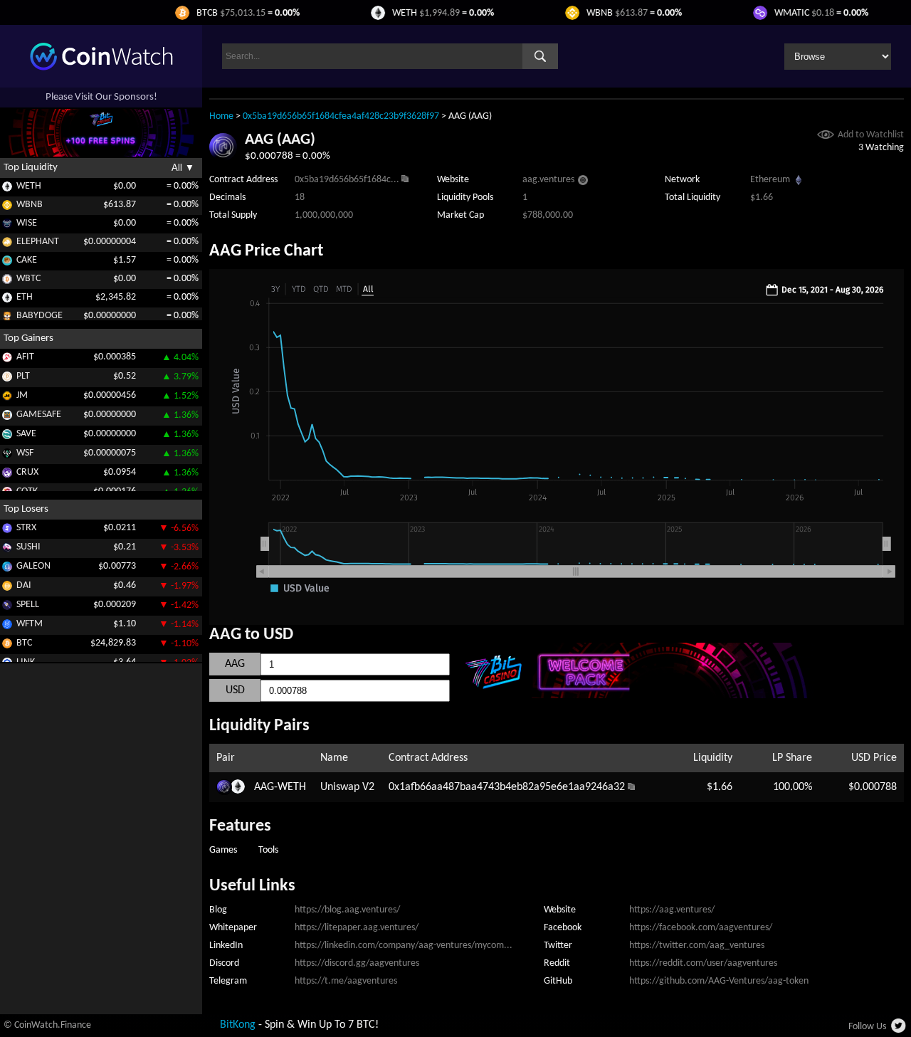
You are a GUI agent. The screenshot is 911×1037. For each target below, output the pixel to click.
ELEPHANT (37, 241)
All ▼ (183, 167)
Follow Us (867, 1026)
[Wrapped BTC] (7, 281)
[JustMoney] (7, 398)
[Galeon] (7, 569)
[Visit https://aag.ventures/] (583, 182)
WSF (24, 453)
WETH (28, 186)
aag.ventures (548, 179)
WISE (26, 223)
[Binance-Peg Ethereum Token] (7, 300)
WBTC (28, 278)
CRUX (27, 472)
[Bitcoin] (7, 646)
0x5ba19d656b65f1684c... (347, 179)
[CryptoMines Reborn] (7, 475)
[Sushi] (7, 549)
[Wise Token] (7, 226)
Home (221, 116)
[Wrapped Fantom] (7, 626)
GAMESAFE (38, 414)
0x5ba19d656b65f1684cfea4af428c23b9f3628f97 (341, 116)
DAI (23, 585)
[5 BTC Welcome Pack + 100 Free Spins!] (677, 695)
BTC (24, 643)
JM (22, 395)
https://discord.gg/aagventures (357, 963)
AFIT (25, 357)
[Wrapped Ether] (7, 189)
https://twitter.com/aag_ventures (696, 945)
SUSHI (28, 547)
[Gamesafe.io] (7, 417)
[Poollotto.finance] (7, 379)
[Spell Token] (7, 607)
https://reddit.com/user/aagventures (703, 963)
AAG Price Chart (266, 251)
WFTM (29, 623)
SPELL (27, 604)
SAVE (26, 433)
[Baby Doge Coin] (7, 318)
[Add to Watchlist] (825, 136)
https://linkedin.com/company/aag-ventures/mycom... (403, 945)
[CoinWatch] (101, 67)
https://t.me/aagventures (346, 981)
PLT (23, 376)
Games (223, 850)
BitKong (238, 1025)
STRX (26, 527)
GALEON (33, 566)
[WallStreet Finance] (7, 456)
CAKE (26, 260)
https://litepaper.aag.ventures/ (356, 927)
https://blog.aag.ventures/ (347, 910)
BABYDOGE (39, 315)
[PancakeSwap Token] (7, 263)
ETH (24, 297)
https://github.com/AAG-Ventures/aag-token (719, 981)
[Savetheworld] (7, 436)
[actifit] (7, 359)
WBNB (29, 204)
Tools (268, 850)
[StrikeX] (7, 530)
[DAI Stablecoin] (7, 588)
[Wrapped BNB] (7, 207)
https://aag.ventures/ (672, 910)
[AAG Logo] (223, 158)
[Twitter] (899, 1030)
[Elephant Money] (7, 244)
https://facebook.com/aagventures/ (700, 927)
